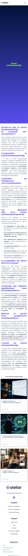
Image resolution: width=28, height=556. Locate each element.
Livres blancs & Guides (8, 547)
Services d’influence (14, 512)
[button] (25, 3)
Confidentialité (14, 534)
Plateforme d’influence (14, 506)
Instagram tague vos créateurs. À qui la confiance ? (10, 471)
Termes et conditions (14, 531)
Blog (4, 545)
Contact (14, 528)
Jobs (14, 525)
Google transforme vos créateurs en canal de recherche (11, 401)
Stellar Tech (14, 522)
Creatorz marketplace (14, 509)
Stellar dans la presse (7, 551)
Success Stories (6, 549)
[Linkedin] (14, 498)
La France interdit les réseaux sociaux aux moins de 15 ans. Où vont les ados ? (13, 436)
